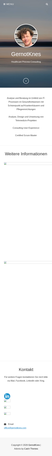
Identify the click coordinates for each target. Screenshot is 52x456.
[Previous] (26, 81)
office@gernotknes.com (15, 428)
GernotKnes (26, 54)
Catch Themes (31, 449)
